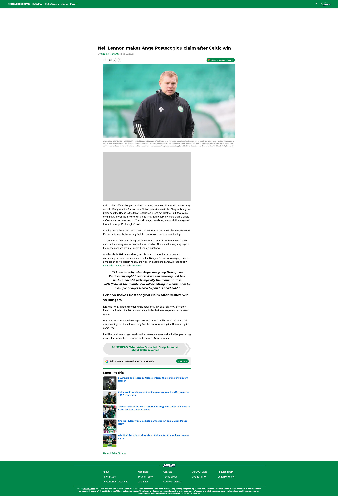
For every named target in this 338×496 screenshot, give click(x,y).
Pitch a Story (109, 476)
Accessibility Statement (115, 481)
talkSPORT (135, 265)
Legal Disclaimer (226, 476)
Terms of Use (170, 476)
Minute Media (89, 489)
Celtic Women (52, 4)
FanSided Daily (225, 471)
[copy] (119, 60)
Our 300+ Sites (199, 471)
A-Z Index (143, 481)
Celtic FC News (119, 453)
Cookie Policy (199, 476)
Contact (167, 471)
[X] (321, 4)
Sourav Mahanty (110, 54)
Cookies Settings (172, 481)
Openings (143, 471)
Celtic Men (37, 4)
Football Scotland (112, 265)
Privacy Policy (145, 476)
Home (106, 453)
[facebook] (316, 4)
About (64, 4)
